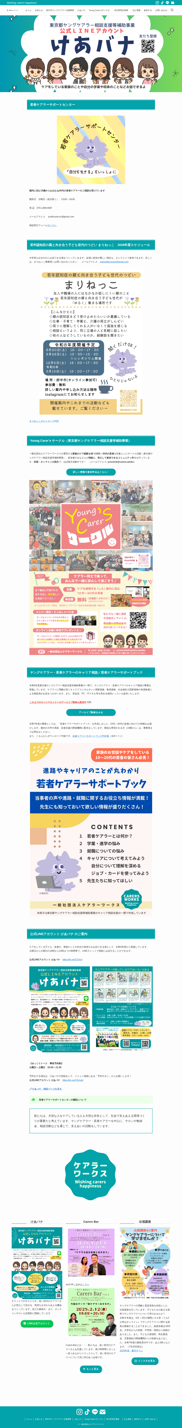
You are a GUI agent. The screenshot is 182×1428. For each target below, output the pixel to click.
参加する (138, 1419)
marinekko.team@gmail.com (114, 262)
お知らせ (38, 1419)
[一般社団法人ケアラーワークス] (12, 10)
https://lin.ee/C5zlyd (72, 959)
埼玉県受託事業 (113, 1419)
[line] (167, 3)
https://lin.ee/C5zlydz (72, 1080)
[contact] (172, 3)
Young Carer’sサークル (93, 1419)
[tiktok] (162, 3)
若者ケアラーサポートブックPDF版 (91, 736)
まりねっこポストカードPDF (44, 421)
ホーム (29, 1419)
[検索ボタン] (172, 10)
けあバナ (77, 1419)
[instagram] (157, 3)
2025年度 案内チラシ (131, 1350)
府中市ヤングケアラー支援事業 (58, 1419)
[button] (87, 89)
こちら (53, 225)
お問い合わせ (150, 1419)
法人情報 (127, 1419)
